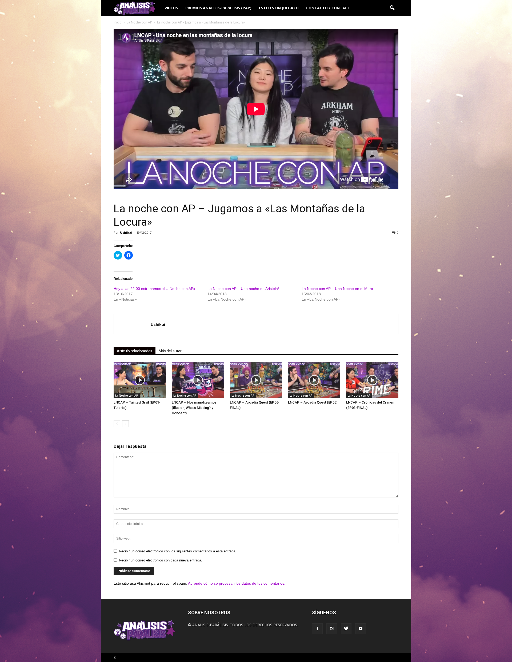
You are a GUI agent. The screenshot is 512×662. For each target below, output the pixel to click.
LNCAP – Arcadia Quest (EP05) (312, 402)
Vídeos (171, 7)
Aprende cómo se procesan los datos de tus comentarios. (236, 583)
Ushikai (126, 232)
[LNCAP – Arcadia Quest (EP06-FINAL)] (256, 380)
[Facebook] (317, 628)
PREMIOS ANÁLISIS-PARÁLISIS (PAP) (218, 7)
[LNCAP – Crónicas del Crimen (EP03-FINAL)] (372, 380)
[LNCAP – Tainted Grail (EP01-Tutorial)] (140, 380)
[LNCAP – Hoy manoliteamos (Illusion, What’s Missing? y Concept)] (198, 380)
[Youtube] (360, 628)
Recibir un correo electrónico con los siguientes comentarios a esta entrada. (177, 551)
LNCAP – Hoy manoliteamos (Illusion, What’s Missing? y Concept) (194, 407)
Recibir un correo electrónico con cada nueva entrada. (160, 560)
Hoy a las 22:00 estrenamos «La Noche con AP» (154, 288)
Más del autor (170, 351)
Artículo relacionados (134, 351)
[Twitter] (346, 628)
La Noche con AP (126, 395)
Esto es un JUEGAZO (279, 7)
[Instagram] (331, 628)
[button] (392, 8)
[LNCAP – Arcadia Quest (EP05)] (314, 380)
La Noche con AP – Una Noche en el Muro (337, 288)
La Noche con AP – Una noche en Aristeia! (243, 288)
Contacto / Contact (328, 7)
